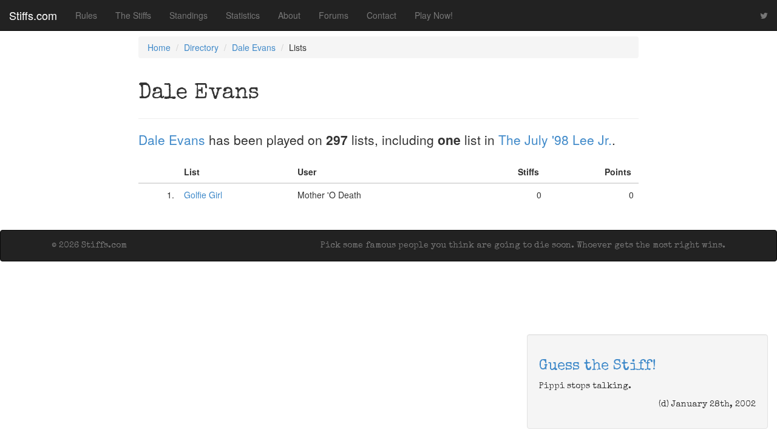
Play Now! (434, 15)
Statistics (243, 15)
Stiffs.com (33, 15)
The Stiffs (133, 15)
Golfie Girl (203, 195)
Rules (86, 15)
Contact (381, 15)
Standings (188, 15)
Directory (201, 47)
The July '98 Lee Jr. (555, 139)
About (289, 15)
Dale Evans (254, 47)
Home (159, 47)
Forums (333, 15)
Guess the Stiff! (597, 366)
